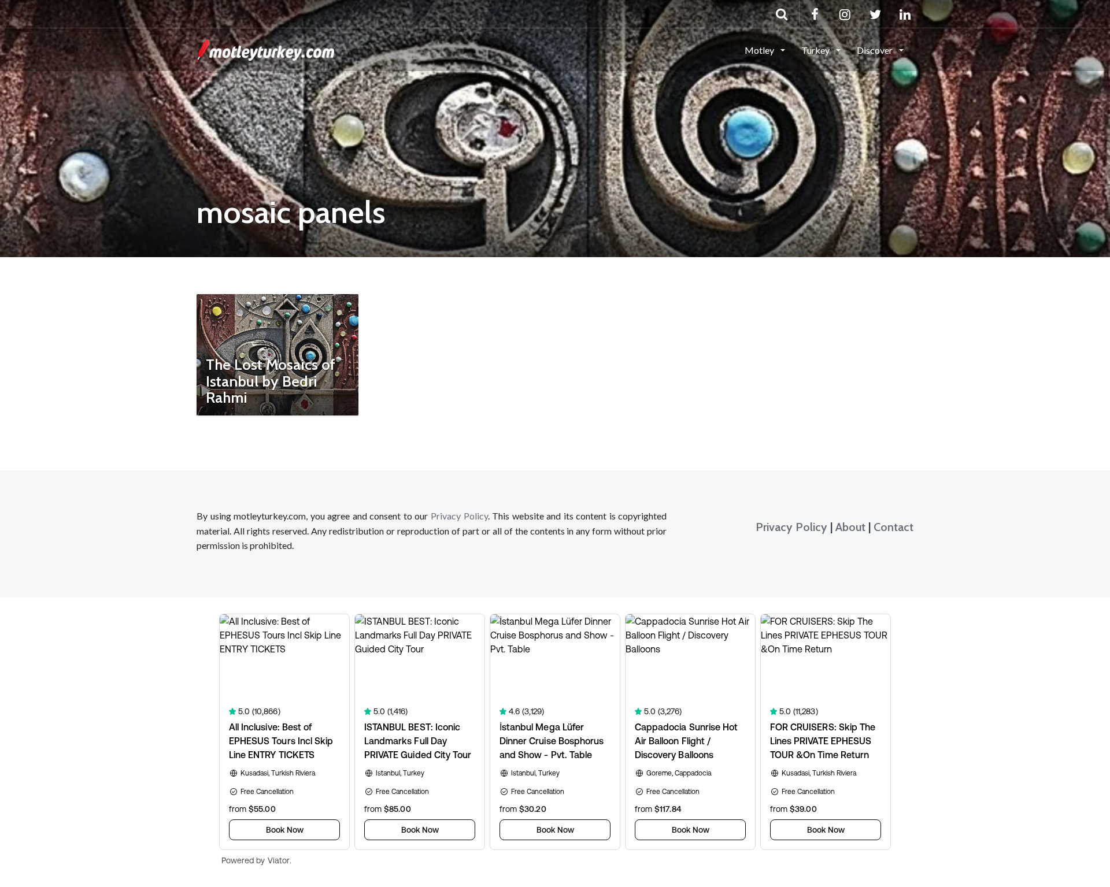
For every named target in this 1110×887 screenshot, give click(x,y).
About (850, 527)
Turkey (816, 49)
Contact (893, 527)
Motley (760, 49)
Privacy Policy (459, 515)
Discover (875, 49)
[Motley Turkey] (265, 49)
